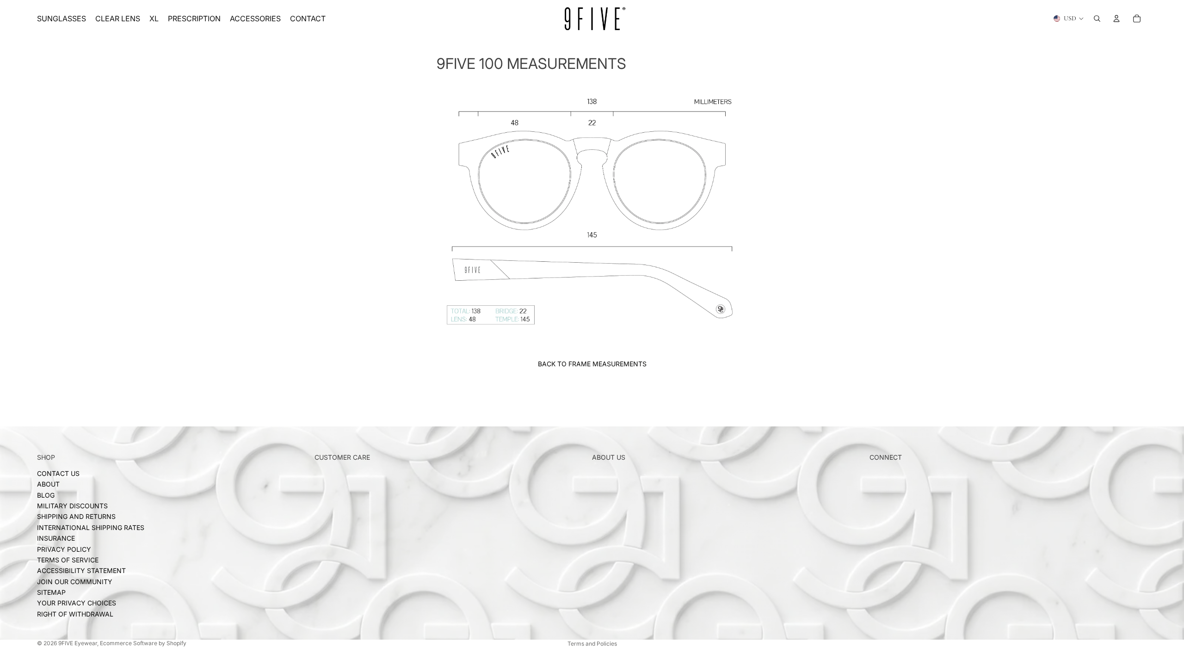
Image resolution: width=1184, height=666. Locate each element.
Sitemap (51, 592)
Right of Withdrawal (75, 614)
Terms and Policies (592, 643)
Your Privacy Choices (76, 603)
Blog (46, 495)
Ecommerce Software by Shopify (143, 643)
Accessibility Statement (81, 570)
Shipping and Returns (76, 516)
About (48, 484)
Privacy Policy (64, 549)
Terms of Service (68, 560)
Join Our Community (74, 582)
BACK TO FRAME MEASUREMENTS (592, 364)
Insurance (56, 538)
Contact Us (58, 473)
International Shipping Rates (90, 527)
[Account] (1116, 18)
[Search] (1097, 18)
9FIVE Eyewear (77, 643)
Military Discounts (72, 506)
